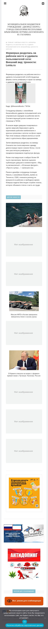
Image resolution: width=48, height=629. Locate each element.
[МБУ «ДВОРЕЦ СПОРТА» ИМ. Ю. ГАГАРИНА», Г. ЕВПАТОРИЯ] (24, 7)
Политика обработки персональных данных (25, 625)
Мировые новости (21, 42)
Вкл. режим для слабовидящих (26, 601)
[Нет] (45, 618)
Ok (25, 622)
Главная (10, 42)
